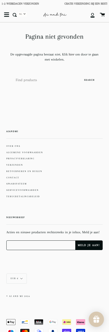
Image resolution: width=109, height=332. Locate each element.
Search (89, 80)
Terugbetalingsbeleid (23, 196)
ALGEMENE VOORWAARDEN (24, 152)
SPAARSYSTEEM (16, 183)
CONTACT (12, 177)
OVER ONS (13, 146)
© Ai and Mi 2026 (18, 296)
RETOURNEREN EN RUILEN (24, 171)
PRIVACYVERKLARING (20, 158)
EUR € (15, 278)
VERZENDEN (14, 165)
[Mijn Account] (90, 15)
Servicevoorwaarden (22, 190)
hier (72, 54)
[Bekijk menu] (6, 15)
